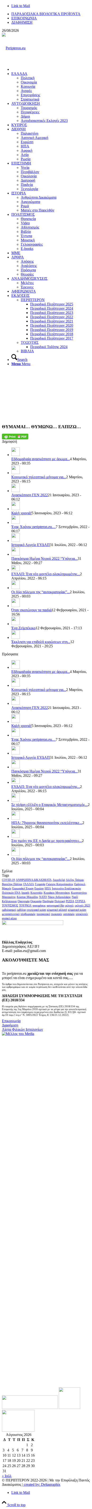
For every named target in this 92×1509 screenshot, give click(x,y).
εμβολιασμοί (9, 909)
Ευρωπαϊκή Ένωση (22, 888)
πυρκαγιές (56, 914)
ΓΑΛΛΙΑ (28, 884)
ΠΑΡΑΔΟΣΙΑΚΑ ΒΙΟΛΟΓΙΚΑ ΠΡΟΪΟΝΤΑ (45, 14)
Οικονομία (23, 901)
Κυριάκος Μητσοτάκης (57, 892)
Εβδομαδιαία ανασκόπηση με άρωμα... (40, 459)
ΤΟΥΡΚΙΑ (25, 905)
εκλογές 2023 (82, 905)
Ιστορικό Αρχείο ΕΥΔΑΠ (30, 545)
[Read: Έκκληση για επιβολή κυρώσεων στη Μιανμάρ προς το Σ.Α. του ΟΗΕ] (15, 637)
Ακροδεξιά (59, 880)
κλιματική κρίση (77, 909)
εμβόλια (21, 909)
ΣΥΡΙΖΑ (80, 901)
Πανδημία (48, 901)
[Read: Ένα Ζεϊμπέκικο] (15, 624)
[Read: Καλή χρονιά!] (15, 509)
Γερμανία (40, 884)
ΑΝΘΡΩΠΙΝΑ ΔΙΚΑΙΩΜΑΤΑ (34, 880)
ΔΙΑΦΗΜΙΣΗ (22, 22)
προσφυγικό (43, 914)
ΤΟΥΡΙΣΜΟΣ (10, 905)
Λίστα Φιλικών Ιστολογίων (22, 1029)
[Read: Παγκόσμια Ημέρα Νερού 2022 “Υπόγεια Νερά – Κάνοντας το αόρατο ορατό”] (15, 554)
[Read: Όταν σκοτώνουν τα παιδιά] (15, 606)
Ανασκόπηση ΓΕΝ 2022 (29, 495)
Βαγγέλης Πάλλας (12, 884)
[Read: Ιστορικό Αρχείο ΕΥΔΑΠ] (15, 540)
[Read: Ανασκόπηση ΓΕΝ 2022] (15, 491)
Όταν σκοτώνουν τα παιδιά (31, 610)
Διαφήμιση (10, 1025)
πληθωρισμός (28, 914)
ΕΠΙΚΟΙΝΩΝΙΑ (24, 18)
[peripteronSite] (13, 48)
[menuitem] (50, 14)
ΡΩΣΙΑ (70, 901)
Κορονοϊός (36, 892)
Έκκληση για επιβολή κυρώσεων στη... (40, 642)
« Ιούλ (7, 1476)
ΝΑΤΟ (43, 897)
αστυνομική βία (55, 905)
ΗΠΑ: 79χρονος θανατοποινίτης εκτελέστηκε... (46, 823)
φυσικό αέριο (9, 918)
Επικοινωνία (11, 1021)
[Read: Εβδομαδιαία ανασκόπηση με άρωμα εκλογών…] (15, 455)
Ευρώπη (39, 888)
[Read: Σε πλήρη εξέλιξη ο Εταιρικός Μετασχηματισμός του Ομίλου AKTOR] (15, 800)
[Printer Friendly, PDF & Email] (15, 436)
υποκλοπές (82, 914)
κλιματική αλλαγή (57, 909)
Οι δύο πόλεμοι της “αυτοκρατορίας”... (40, 592)
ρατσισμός (69, 914)
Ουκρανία (36, 901)
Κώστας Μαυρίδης (27, 897)
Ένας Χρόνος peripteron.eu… (33, 527)
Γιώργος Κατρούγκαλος (59, 884)
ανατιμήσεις (39, 905)
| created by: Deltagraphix (41, 1484)
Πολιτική (59, 901)
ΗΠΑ (48, 888)
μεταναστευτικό (11, 914)
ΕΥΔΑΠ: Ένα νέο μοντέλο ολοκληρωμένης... (45, 574)
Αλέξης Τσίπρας (75, 880)
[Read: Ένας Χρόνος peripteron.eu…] (15, 522)
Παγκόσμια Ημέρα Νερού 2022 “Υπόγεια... (44, 559)
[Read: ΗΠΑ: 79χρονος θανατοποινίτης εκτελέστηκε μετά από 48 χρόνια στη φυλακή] (15, 818)
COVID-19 (8, 880)
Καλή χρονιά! (21, 513)
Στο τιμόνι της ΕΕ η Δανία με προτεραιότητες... (46, 841)
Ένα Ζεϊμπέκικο (23, 628)
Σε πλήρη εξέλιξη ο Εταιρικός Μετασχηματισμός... (49, 805)
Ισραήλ (25, 892)
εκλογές (69, 905)
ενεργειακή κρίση (36, 909)
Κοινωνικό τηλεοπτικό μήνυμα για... (38, 477)
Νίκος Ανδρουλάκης (59, 897)
